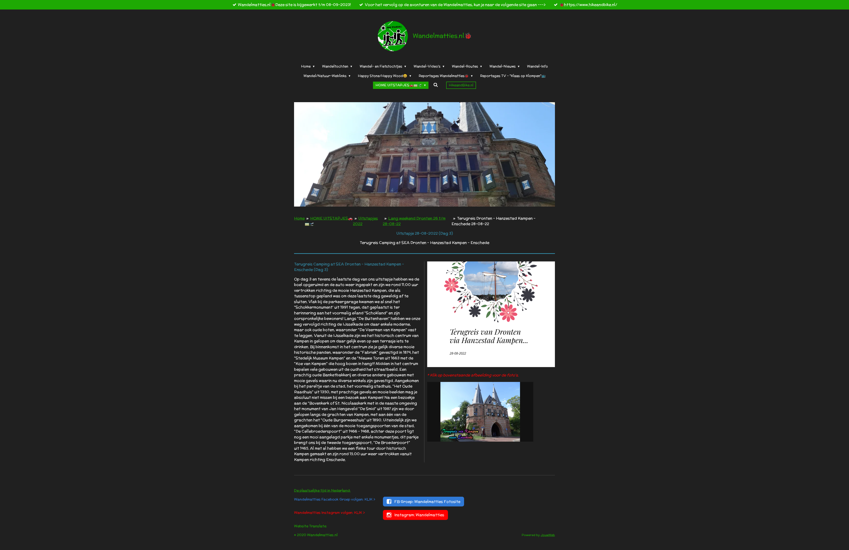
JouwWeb (548, 535)
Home (299, 218)
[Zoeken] (436, 85)
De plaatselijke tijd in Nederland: (322, 490)
